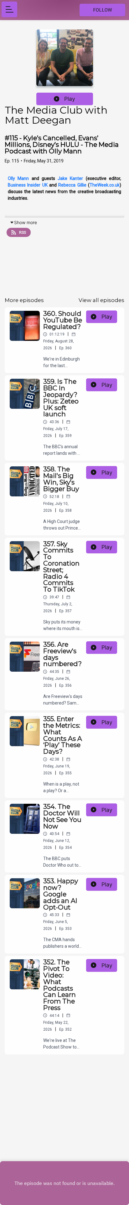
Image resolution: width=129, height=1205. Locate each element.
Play (69, 98)
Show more (25, 222)
